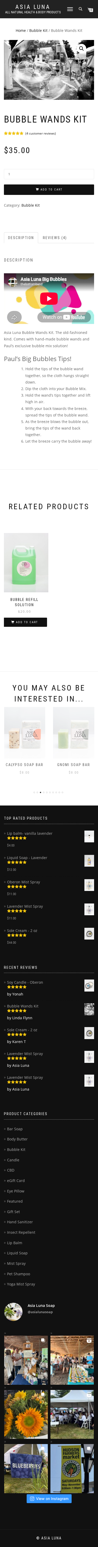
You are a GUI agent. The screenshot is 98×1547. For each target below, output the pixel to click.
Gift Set (13, 1211)
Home (21, 30)
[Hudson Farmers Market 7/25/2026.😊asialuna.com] (72, 1468)
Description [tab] (21, 238)
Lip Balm (14, 1242)
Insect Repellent (21, 1232)
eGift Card (16, 1180)
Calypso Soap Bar (24, 765)
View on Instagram (52, 1498)
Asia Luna (32, 7)
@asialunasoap (40, 1312)
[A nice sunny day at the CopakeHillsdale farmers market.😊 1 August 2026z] (26, 1414)
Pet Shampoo (18, 1273)
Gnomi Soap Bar (73, 765)
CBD (10, 1170)
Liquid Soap (17, 1252)
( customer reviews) (40, 133)
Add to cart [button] (27, 622)
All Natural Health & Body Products (33, 12)
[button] (81, 48)
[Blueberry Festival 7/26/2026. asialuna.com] (26, 1468)
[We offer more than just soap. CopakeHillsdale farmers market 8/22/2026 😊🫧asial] (26, 1360)
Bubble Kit (38, 30)
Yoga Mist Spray (21, 1284)
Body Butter (17, 1139)
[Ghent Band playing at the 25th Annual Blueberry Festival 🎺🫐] (72, 1414)
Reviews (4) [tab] (55, 238)
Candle (13, 1159)
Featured (15, 1201)
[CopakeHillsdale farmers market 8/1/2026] (72, 1360)
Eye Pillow (15, 1191)
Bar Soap (15, 1128)
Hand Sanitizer (20, 1221)
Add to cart (51, 189)
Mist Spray (16, 1263)
